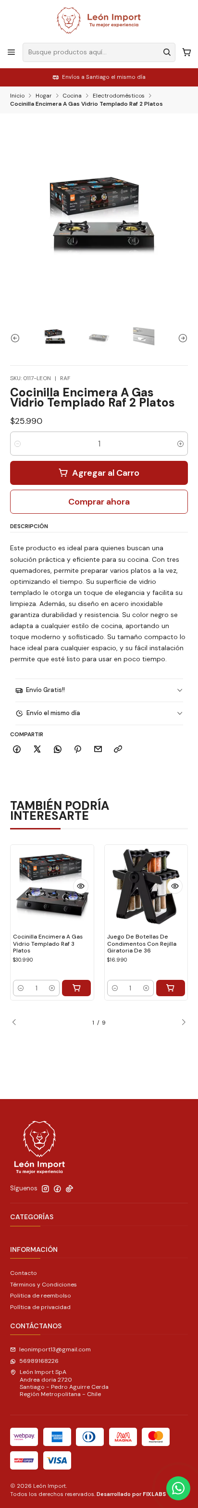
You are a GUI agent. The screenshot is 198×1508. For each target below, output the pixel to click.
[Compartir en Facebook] (17, 749)
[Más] (80, 886)
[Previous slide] (17, 338)
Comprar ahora (99, 501)
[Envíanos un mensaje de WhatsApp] (178, 1488)
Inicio (17, 96)
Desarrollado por (131, 1494)
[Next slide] (180, 338)
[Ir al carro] (186, 52)
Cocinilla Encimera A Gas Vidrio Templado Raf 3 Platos (48, 943)
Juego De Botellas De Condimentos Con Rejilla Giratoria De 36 (141, 943)
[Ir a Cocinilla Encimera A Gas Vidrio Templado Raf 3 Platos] (52, 886)
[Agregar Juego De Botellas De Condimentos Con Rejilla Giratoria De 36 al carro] (170, 988)
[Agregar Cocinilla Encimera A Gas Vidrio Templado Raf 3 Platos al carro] (76, 988)
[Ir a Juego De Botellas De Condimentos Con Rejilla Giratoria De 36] (146, 886)
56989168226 (39, 1361)
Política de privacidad (40, 1307)
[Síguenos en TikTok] (69, 1189)
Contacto (23, 1273)
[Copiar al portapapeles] (118, 749)
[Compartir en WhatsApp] (57, 749)
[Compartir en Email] (98, 749)
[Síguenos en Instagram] (45, 1189)
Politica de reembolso (40, 1295)
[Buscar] (167, 52)
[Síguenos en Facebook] (57, 1189)
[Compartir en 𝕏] (37, 749)
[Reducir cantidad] (18, 443)
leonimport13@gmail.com (55, 1349)
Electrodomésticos (119, 96)
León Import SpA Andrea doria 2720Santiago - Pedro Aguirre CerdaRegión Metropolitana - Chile (64, 1383)
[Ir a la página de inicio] (99, 20)
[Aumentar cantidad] (180, 443)
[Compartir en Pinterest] (78, 749)
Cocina (72, 96)
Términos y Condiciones (43, 1284)
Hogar (44, 96)
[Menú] (11, 52)
